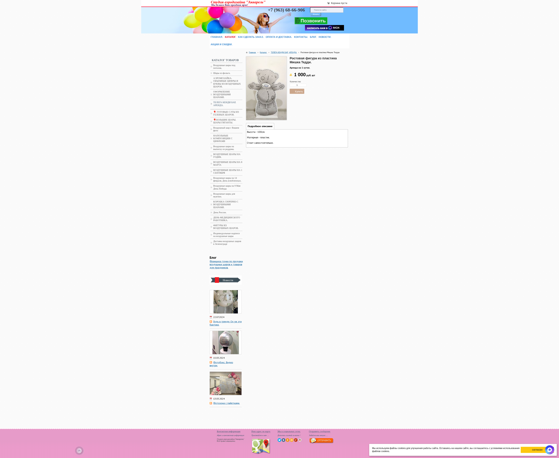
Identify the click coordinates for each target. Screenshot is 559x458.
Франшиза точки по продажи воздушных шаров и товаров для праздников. (226, 264)
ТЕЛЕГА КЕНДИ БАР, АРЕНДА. (284, 52)
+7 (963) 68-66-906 (286, 10)
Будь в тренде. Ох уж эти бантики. (226, 323)
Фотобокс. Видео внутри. (221, 364)
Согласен (537, 450)
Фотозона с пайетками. (226, 403)
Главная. (252, 52)
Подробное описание (260, 126)
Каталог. (263, 52)
